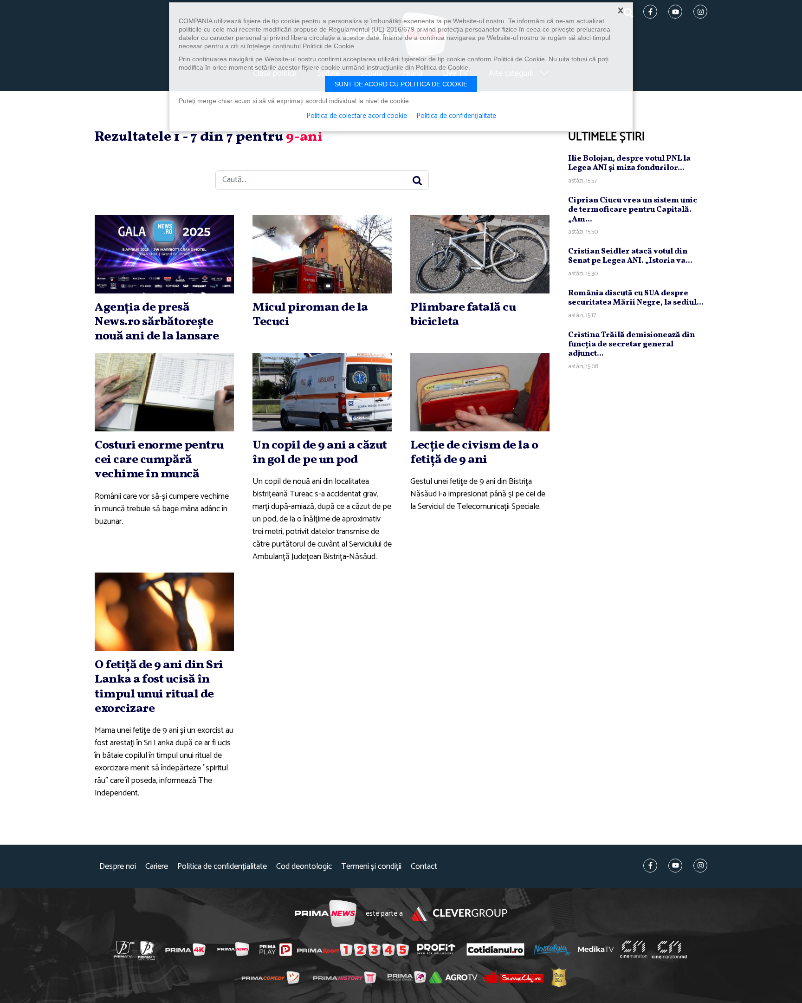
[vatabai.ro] (559, 977)
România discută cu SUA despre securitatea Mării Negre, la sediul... (636, 298)
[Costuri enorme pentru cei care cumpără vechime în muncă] (164, 392)
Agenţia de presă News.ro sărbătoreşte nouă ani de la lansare (157, 322)
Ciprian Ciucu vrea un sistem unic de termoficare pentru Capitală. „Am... (632, 210)
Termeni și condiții (371, 866)
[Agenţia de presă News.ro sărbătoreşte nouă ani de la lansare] (164, 254)
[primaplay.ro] (275, 950)
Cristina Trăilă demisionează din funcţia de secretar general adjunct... (631, 344)
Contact (424, 866)
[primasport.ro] (352, 950)
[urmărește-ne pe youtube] (675, 866)
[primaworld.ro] (407, 977)
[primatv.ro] (124, 949)
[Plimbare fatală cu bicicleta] (480, 254)
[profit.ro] (436, 949)
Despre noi (117, 866)
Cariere (156, 866)
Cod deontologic (304, 866)
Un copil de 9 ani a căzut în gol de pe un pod (319, 452)
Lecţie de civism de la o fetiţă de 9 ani (474, 452)
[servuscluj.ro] (513, 977)
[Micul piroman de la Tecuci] (322, 254)
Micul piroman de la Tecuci (310, 314)
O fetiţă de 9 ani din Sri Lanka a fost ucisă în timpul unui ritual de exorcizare (159, 687)
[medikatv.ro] (596, 949)
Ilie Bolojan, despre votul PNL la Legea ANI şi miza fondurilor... (629, 163)
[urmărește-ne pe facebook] (650, 866)
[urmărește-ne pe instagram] (700, 866)
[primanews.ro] (233, 949)
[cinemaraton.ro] (633, 949)
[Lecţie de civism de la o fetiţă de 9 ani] (480, 392)
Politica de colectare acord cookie (356, 116)
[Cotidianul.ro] (495, 949)
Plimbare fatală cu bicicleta (463, 314)
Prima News (325, 913)
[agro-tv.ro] (453, 978)
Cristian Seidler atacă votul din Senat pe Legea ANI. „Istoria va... (630, 256)
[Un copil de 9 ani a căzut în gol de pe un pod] (322, 392)
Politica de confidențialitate (222, 866)
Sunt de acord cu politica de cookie (401, 84)
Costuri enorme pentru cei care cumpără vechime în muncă (159, 459)
